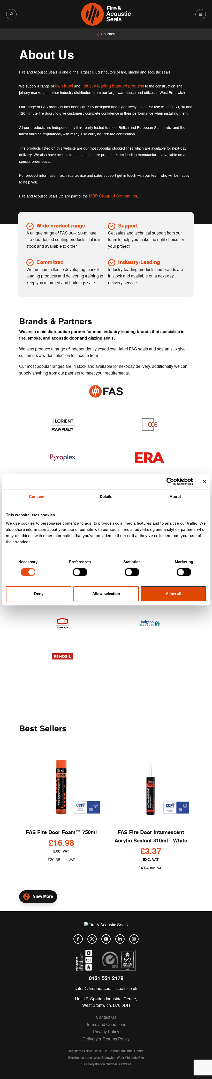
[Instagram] (134, 939)
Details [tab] (106, 496)
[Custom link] (118, 960)
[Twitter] (92, 939)
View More (43, 897)
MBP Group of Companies (113, 196)
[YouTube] (106, 939)
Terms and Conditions (106, 1025)
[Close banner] (204, 481)
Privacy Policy (106, 1032)
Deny (38, 593)
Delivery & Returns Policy (106, 1039)
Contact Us (106, 1018)
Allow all (173, 593)
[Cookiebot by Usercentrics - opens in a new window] (170, 481)
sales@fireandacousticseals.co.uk (106, 989)
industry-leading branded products (112, 86)
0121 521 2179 (106, 978)
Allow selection (106, 593)
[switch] (80, 572)
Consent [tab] (36, 496)
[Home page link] (106, 14)
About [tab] (175, 496)
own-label (64, 86)
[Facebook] (78, 939)
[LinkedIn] (120, 939)
